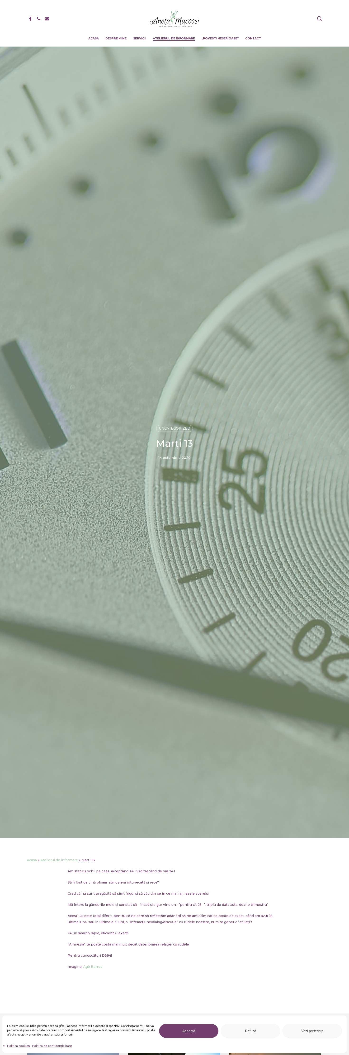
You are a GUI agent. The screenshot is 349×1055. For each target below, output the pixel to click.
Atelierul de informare (59, 860)
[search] (319, 18)
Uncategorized (174, 428)
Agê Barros (92, 967)
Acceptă (188, 1031)
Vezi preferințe (312, 1031)
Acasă (32, 860)
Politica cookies (18, 1046)
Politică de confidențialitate (52, 1046)
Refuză (250, 1031)
